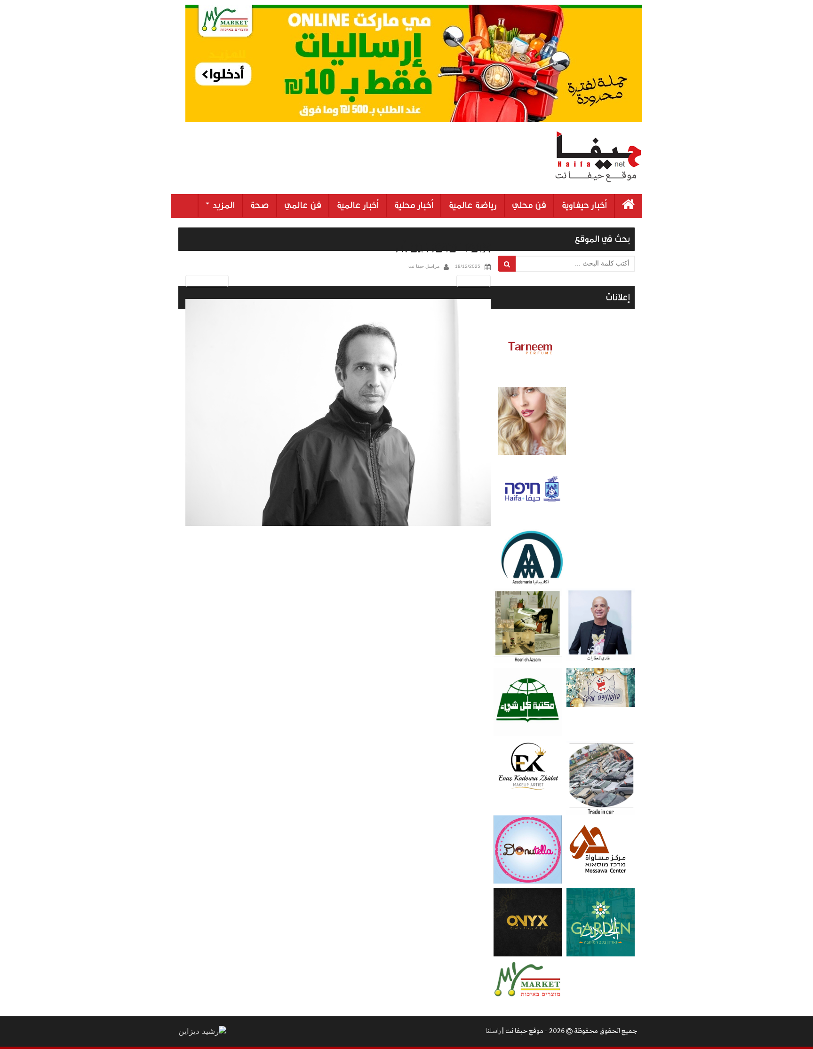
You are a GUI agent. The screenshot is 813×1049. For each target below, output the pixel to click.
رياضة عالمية (472, 205)
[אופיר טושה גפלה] (338, 412)
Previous (205, 280)
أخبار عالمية (357, 205)
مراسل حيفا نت (423, 266)
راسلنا (493, 1031)
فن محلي (529, 205)
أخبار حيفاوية (584, 205)
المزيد (222, 205)
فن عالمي (302, 205)
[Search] (507, 264)
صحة (259, 205)
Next (475, 280)
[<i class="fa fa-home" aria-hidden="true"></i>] (628, 206)
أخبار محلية (413, 205)
